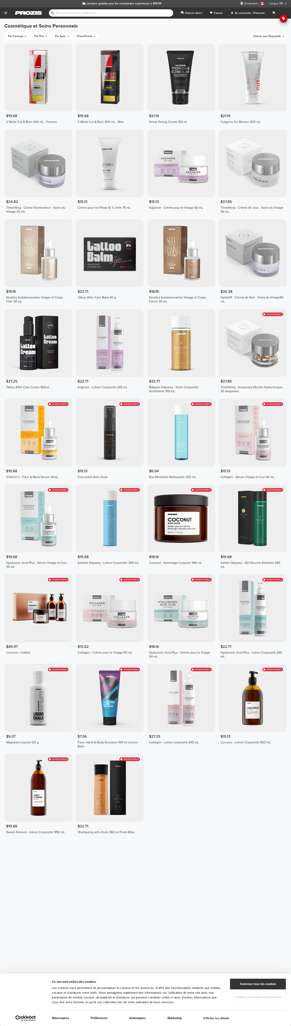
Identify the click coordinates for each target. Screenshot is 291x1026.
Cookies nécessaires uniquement (258, 997)
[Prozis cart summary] (274, 13)
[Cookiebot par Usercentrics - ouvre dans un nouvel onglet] (25, 1018)
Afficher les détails (216, 1018)
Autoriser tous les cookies (258, 984)
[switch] (116, 1018)
